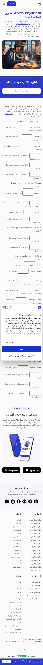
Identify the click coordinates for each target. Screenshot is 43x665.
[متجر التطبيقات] (32, 470)
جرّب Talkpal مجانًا (21, 91)
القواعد (18, 520)
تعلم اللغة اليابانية (36, 560)
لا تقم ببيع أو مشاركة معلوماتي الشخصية (21, 356)
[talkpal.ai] (39, 4)
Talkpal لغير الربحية (35, 592)
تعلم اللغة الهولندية (35, 540)
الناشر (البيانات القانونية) (13, 632)
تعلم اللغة (8, 114)
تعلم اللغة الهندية (36, 557)
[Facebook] (18, 501)
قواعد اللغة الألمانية (23, 24)
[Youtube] (24, 501)
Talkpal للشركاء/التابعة (34, 599)
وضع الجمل (17, 543)
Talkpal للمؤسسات (35, 589)
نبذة (19, 582)
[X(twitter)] (7, 501)
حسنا (21, 349)
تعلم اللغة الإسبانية (35, 523)
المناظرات (18, 533)
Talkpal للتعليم (36, 582)
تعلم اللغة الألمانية (35, 533)
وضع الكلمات (17, 547)
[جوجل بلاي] (11, 470)
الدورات (18, 523)
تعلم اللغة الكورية (35, 564)
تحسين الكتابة (17, 567)
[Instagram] (36, 501)
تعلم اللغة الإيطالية (35, 530)
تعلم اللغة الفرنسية (35, 527)
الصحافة (18, 589)
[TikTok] (30, 501)
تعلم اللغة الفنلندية (35, 547)
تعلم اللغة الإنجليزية (35, 520)
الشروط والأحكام (15, 612)
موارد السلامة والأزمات (14, 616)
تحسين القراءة (16, 564)
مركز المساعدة (16, 599)
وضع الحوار (17, 550)
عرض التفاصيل (10, 342)
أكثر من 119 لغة (36, 570)
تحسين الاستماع (16, 557)
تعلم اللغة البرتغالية (35, 567)
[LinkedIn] (13, 501)
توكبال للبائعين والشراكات (33, 596)
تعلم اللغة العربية (36, 550)
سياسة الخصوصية (15, 602)
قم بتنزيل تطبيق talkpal (20, 408)
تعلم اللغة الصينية (36, 554)
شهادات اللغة (17, 554)
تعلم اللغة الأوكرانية (35, 537)
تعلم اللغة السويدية (35, 543)
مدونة (19, 585)
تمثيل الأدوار (17, 527)
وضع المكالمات (16, 540)
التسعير (18, 592)
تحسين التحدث (16, 560)
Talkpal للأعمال (36, 585)
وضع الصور (17, 537)
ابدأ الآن (11, 4)
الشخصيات (17, 530)
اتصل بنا (18, 596)
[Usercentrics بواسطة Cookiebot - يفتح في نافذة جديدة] (11, 307)
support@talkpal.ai (14, 494)
